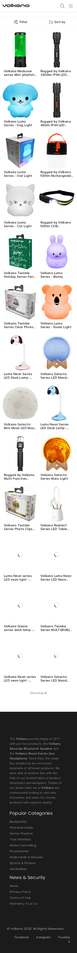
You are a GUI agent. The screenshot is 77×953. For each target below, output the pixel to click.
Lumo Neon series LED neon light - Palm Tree (18, 579)
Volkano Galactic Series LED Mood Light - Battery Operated (53, 379)
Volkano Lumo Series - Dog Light (18, 123)
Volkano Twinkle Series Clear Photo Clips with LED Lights (18, 328)
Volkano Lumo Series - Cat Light (18, 224)
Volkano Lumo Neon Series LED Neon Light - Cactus (55, 579)
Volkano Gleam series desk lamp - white (18, 629)
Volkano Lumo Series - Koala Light (56, 325)
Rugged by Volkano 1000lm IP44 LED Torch (55, 74)
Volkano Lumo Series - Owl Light (18, 174)
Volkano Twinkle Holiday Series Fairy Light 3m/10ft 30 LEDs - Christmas (20, 278)
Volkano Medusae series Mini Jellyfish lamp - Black (19, 74)
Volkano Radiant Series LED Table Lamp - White (53, 529)
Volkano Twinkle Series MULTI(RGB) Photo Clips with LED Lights (56, 631)
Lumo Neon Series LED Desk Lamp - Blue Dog (54, 428)
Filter (23, 22)
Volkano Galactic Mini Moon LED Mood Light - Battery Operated (20, 429)
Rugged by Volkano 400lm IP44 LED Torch (55, 125)
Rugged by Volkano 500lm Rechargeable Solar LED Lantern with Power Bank (56, 177)
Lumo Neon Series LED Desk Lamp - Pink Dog (18, 377)
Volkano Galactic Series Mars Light (54, 476)
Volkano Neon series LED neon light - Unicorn (20, 680)
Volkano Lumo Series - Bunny (51, 275)
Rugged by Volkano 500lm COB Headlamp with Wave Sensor (55, 227)
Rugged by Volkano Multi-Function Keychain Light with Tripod (19, 480)
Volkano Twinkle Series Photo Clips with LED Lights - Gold (18, 530)
